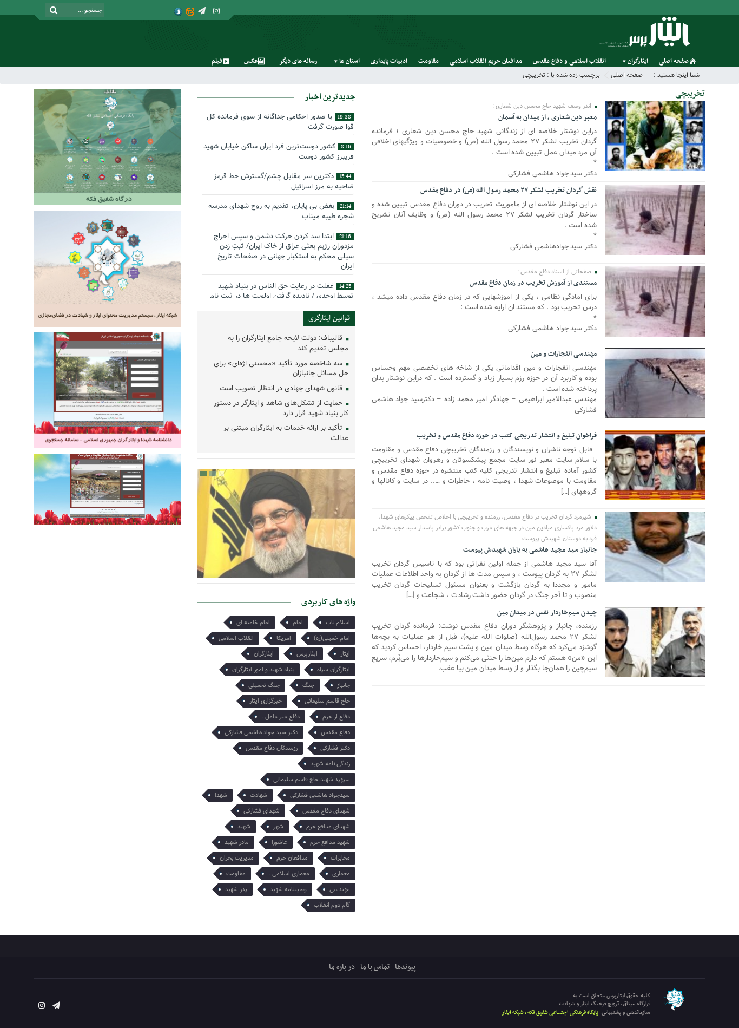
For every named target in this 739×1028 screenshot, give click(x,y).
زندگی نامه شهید (330, 764)
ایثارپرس (307, 654)
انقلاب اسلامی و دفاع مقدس (569, 61)
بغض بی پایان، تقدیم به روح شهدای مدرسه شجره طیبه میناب (281, 211)
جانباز (343, 685)
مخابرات (340, 858)
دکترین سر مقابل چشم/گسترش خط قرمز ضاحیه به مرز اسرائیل (284, 181)
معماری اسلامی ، (288, 874)
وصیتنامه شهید (288, 889)
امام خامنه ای (253, 622)
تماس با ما (375, 967)
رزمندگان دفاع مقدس (272, 748)
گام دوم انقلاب (332, 905)
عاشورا (279, 842)
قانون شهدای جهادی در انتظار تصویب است (282, 389)
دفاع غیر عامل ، (280, 717)
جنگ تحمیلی (264, 685)
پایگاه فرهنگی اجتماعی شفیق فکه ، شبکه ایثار (550, 1012)
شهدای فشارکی (261, 811)
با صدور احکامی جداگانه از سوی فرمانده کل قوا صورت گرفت (280, 122)
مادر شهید (237, 842)
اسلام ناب (338, 622)
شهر (278, 826)
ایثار (345, 654)
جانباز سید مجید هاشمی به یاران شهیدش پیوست (530, 550)
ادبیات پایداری (389, 61)
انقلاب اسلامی (236, 638)
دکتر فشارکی (335, 748)
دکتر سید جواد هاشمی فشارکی (261, 732)
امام (298, 622)
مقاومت (428, 61)
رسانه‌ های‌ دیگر (298, 61)
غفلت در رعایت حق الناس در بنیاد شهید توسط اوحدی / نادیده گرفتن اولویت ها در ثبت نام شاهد (282, 296)
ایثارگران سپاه (333, 670)
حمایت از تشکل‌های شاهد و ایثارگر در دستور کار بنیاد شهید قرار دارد (281, 408)
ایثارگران (638, 61)
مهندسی (339, 889)
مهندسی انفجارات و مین (564, 354)
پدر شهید (236, 889)
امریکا (283, 638)
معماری (341, 874)
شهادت (258, 795)
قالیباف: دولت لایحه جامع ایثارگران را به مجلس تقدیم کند (288, 343)
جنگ (308, 685)
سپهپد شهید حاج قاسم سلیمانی (311, 779)
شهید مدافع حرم (330, 842)
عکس (251, 61)
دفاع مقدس (335, 732)
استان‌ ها (349, 61)
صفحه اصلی (674, 61)
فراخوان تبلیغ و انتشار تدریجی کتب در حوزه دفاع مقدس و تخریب (507, 436)
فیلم (217, 61)
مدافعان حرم (292, 858)
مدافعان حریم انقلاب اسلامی (486, 61)
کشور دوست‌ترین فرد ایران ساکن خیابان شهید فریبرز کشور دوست (278, 151)
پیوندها (405, 967)
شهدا (221, 795)
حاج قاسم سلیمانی (327, 701)
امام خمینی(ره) (332, 638)
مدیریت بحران (237, 858)
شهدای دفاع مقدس (326, 811)
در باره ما (342, 967)
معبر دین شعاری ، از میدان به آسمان (547, 117)
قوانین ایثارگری (329, 318)
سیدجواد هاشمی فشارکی (320, 795)
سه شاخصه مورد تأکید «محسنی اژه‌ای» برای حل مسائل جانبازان (281, 369)
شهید (243, 826)
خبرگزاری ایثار (265, 701)
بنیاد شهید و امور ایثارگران (263, 670)
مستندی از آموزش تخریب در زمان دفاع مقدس (533, 283)
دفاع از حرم (336, 717)
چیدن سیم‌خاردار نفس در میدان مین (547, 613)
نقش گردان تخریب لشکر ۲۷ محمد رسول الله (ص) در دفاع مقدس (508, 191)
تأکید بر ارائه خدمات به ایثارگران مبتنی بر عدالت (285, 433)
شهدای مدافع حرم (328, 826)
